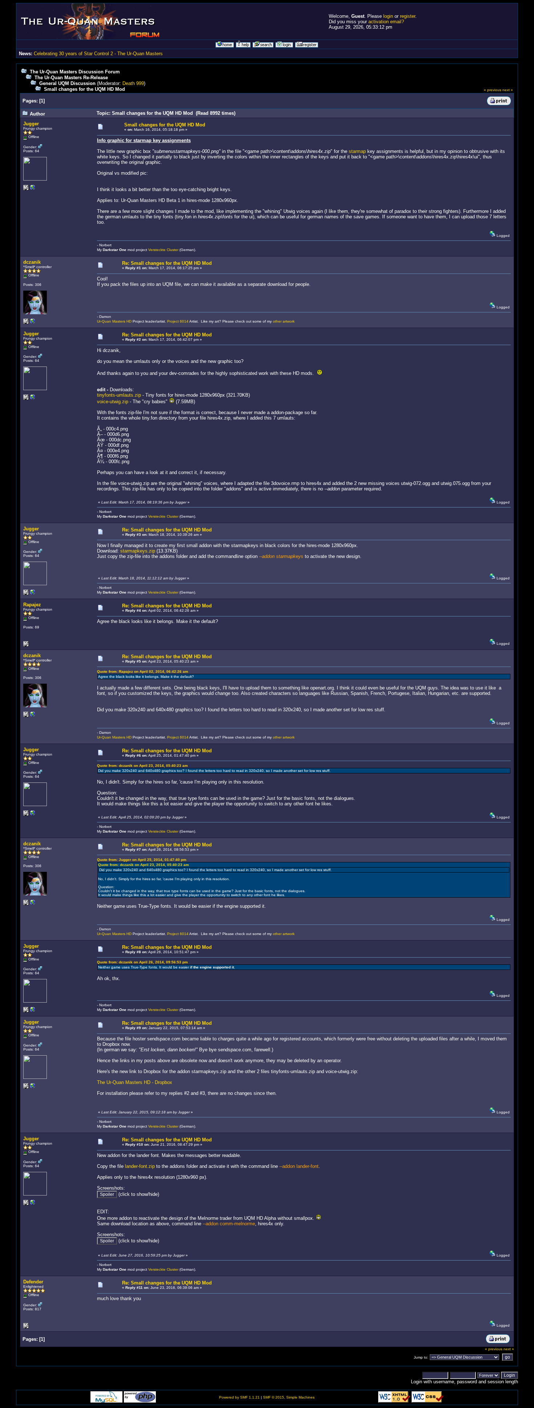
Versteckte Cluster (163, 250)
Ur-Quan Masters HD (114, 321)
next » (507, 90)
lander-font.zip (140, 1166)
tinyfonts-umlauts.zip (119, 395)
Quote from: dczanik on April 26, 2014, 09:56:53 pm (142, 962)
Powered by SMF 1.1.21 (239, 1397)
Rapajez (32, 604)
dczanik (32, 262)
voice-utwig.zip (112, 401)
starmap (357, 151)
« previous (492, 90)
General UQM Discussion (67, 83)
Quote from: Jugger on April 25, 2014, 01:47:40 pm (141, 860)
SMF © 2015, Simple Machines (289, 1397)
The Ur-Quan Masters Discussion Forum (75, 71)
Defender (33, 1281)
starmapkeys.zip (137, 551)
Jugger (31, 123)
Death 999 (133, 83)
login (388, 16)
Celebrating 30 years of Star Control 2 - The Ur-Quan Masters (98, 53)
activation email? (386, 21)
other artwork (284, 321)
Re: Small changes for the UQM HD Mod (167, 263)
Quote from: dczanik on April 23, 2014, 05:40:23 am (142, 766)
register (407, 16)
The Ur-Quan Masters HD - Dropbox (134, 1082)
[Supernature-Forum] (33, 189)
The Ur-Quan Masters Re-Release (71, 77)
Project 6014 (178, 321)
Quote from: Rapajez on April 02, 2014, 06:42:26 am (142, 671)
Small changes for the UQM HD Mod (84, 89)
